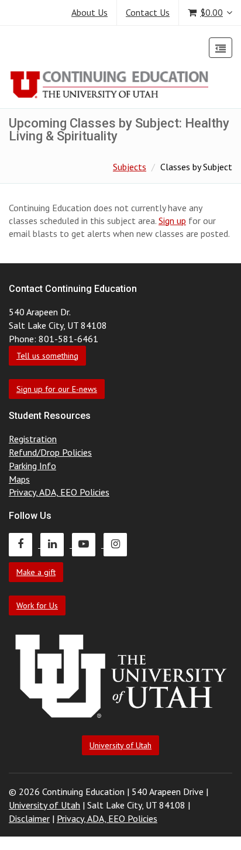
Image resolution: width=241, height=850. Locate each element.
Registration (33, 439)
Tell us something (47, 355)
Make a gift (36, 572)
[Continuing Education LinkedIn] (56, 544)
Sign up (172, 220)
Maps (19, 479)
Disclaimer (29, 818)
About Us (89, 12)
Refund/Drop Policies (50, 452)
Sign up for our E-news (56, 389)
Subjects (129, 167)
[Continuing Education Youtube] (88, 544)
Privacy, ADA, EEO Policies (59, 492)
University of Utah (120, 745)
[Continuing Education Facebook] (24, 544)
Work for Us (37, 605)
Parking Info (32, 466)
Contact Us (148, 12)
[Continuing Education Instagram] (118, 544)
